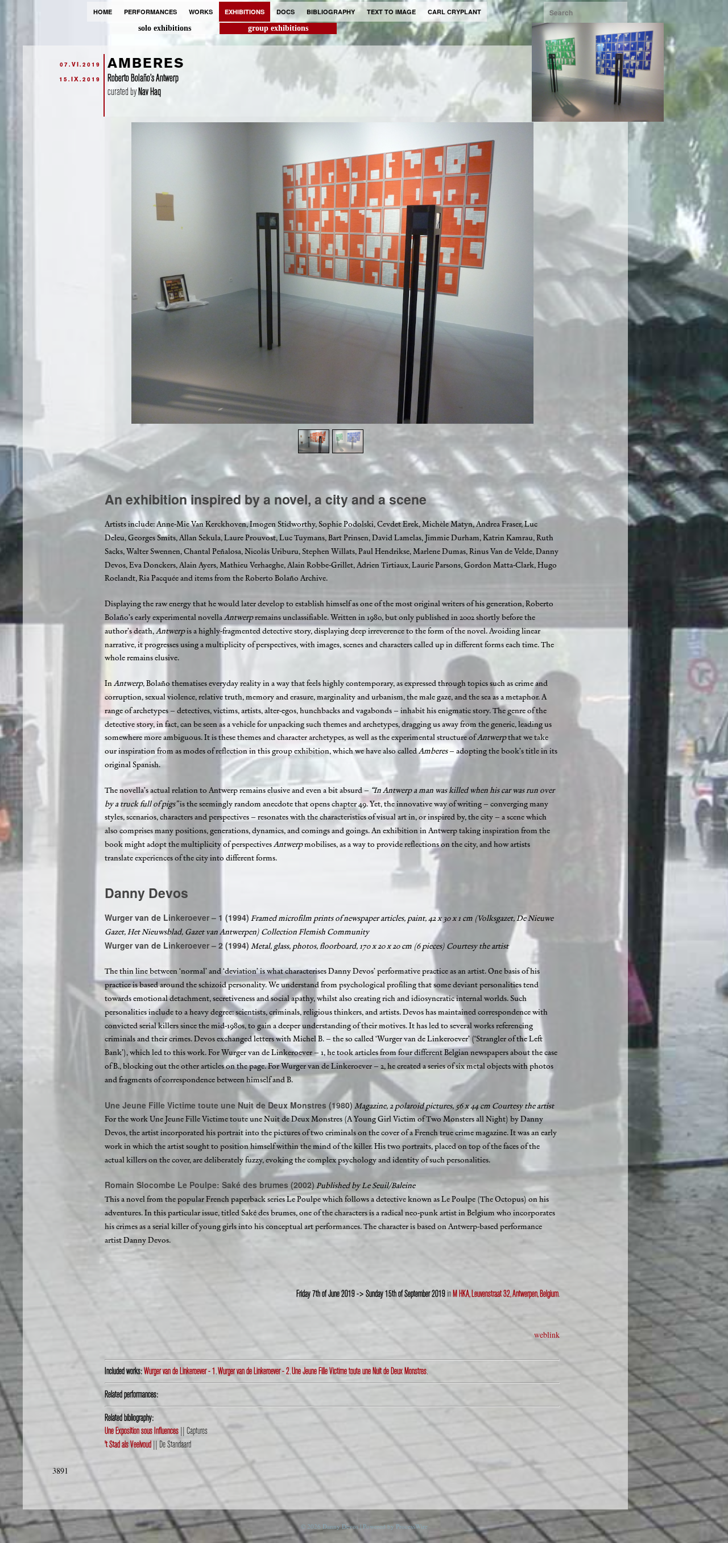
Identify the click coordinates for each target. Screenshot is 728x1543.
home (102, 11)
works (201, 11)
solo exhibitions (164, 28)
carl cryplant (454, 11)
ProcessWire (412, 1526)
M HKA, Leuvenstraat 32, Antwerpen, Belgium (506, 1294)
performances (150, 11)
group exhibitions (278, 28)
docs (285, 11)
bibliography (331, 11)
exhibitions (244, 11)
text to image (391, 11)
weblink (547, 1334)
